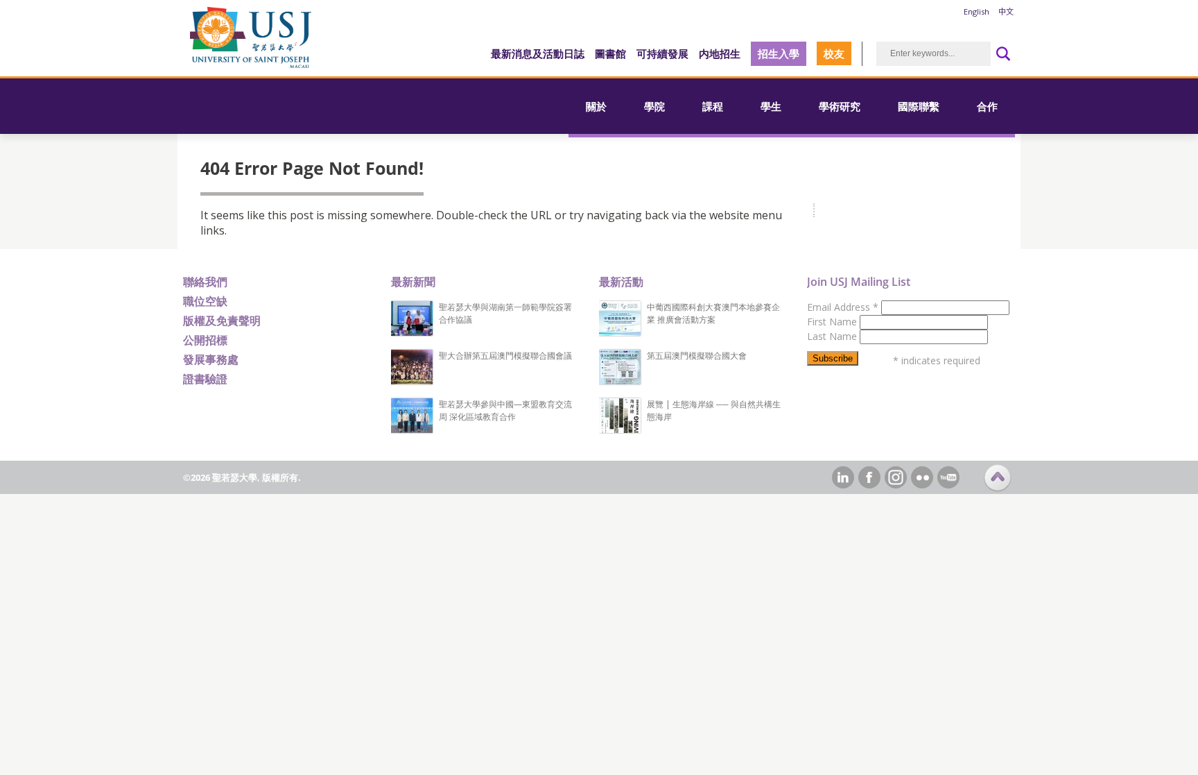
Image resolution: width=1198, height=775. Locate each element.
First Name (833, 321)
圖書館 (610, 53)
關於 (596, 106)
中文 (1006, 11)
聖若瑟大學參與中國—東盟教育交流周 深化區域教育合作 (505, 410)
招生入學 (778, 53)
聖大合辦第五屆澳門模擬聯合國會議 (505, 355)
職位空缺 (205, 301)
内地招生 (719, 53)
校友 (834, 53)
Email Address (842, 307)
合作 (987, 106)
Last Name (833, 336)
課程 (712, 106)
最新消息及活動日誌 (537, 53)
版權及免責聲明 (222, 320)
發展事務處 (210, 359)
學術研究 (839, 106)
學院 (654, 106)
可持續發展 (662, 53)
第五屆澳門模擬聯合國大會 (697, 355)
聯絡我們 (205, 281)
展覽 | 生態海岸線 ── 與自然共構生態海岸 (714, 410)
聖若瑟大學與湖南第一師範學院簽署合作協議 (505, 313)
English (976, 11)
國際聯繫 (918, 106)
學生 (771, 106)
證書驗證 (205, 378)
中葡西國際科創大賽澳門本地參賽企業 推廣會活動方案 (713, 313)
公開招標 (205, 340)
